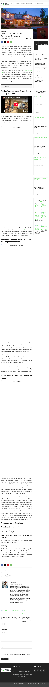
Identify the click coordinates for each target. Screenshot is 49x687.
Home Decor (16, 3)
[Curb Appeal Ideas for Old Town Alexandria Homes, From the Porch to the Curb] (41, 140)
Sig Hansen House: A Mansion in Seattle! (37, 209)
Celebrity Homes (29, 3)
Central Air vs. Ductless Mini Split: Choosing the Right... (40, 188)
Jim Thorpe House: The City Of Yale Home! (24, 573)
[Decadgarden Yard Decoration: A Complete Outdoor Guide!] (44, 227)
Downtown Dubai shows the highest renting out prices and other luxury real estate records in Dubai (8, 574)
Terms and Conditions (13, 0)
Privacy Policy (7, 0)
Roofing (22, 3)
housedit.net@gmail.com (23, 679)
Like (36, 41)
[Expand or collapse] (30, 86)
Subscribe (36, 45)
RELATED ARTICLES (9, 608)
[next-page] (4, 624)
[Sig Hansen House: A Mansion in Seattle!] (5, 613)
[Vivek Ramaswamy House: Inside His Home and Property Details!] (27, 613)
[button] (46, 3)
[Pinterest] (8, 42)
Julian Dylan (4, 38)
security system (26, 229)
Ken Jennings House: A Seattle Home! (43, 209)
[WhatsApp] (11, 42)
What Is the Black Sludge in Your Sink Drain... (40, 167)
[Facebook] (2, 42)
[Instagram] (38, 670)
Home (12, 3)
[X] (5, 42)
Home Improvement (38, 3)
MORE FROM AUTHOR (22, 608)
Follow (40, 41)
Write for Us (20, 0)
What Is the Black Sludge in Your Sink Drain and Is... (44, 220)
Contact (24, 0)
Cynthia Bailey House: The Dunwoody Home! (40, 81)
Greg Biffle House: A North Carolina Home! (40, 69)
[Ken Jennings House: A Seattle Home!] (16, 613)
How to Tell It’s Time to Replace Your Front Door (41, 59)
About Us (2, 0)
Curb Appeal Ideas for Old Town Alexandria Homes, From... (39, 147)
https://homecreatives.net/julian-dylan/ (16, 584)
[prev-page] (1, 624)
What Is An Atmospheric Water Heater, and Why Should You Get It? (40, 75)
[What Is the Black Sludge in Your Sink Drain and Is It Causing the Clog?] (41, 160)
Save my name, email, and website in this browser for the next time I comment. (15, 655)
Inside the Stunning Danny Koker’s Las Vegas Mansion (40, 64)
